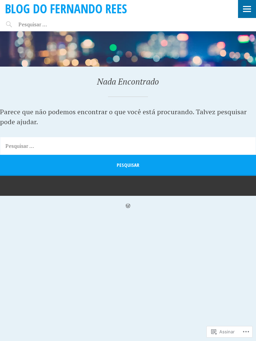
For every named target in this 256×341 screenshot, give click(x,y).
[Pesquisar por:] (46, 24)
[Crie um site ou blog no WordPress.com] (128, 205)
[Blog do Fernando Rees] (128, 49)
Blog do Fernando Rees (66, 8)
